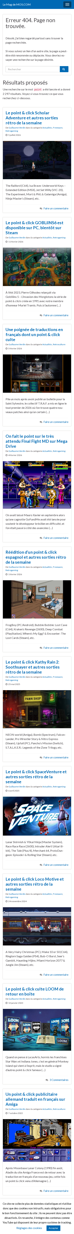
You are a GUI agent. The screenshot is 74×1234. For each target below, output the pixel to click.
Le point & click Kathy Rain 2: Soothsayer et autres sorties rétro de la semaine (33, 666)
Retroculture (59, 344)
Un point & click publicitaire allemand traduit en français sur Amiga (35, 1099)
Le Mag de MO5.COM (17, 4)
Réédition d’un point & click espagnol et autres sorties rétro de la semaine (36, 557)
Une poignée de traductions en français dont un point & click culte (34, 334)
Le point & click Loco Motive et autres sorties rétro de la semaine (35, 884)
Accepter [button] (53, 1228)
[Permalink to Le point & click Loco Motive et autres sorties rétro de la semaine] (37, 926)
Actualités (47, 127)
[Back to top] (65, 1225)
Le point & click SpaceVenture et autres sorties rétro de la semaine (36, 776)
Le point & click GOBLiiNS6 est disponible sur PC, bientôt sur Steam (34, 227)
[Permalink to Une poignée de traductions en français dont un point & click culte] (37, 373)
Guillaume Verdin (17, 127)
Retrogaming (12, 131)
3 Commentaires (59, 1079)
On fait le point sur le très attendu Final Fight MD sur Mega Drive (36, 441)
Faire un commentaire (56, 208)
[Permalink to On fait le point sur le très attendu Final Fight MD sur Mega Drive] (37, 484)
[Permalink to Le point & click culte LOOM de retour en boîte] (37, 1029)
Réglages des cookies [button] (29, 1228)
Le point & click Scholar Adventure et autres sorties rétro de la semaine (32, 117)
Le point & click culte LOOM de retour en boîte (35, 991)
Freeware (58, 127)
